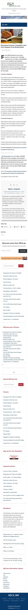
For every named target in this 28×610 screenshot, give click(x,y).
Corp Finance (6, 582)
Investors (5, 580)
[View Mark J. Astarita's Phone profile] (17, 185)
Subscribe (22, 251)
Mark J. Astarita (14, 189)
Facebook (11, 551)
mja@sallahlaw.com (11, 193)
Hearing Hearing (7, 282)
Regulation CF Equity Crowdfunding (11, 313)
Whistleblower (6, 588)
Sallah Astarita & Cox (8, 156)
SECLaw (13, 595)
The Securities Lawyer (11, 540)
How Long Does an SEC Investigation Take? (13, 495)
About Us (22, 600)
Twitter (10, 547)
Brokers (5, 578)
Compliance (6, 586)
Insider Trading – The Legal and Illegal (12, 477)
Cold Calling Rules (7, 486)
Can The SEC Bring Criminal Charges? (12, 304)
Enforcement (6, 584)
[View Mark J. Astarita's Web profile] (11, 185)
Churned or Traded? (8, 489)
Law (4, 575)
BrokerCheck (7, 79)
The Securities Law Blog (18, 543)
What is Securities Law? (9, 285)
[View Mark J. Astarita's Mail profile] (14, 185)
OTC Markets (6, 307)
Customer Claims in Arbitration (10, 471)
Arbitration (5, 577)
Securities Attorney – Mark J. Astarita (12, 288)
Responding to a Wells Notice (10, 291)
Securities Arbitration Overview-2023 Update (13, 316)
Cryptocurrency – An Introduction (11, 319)
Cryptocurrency (7, 573)
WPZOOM (17, 608)
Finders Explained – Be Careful (10, 279)
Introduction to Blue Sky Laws (10, 276)
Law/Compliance (15, 600)
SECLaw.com (11, 149)
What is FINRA (6, 310)
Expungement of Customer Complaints (12, 273)
